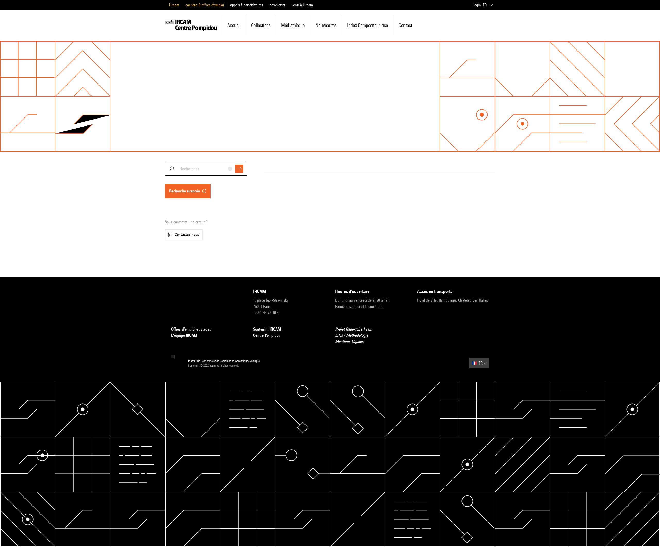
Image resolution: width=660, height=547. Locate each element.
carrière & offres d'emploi (204, 5)
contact (405, 25)
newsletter (277, 5)
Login (477, 5)
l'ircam (174, 5)
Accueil (234, 25)
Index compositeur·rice (367, 25)
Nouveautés (325, 25)
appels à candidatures (246, 5)
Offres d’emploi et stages (191, 329)
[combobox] (206, 169)
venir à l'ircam (302, 5)
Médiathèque (293, 25)
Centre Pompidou (266, 335)
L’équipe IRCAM (184, 335)
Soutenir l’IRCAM (267, 329)
